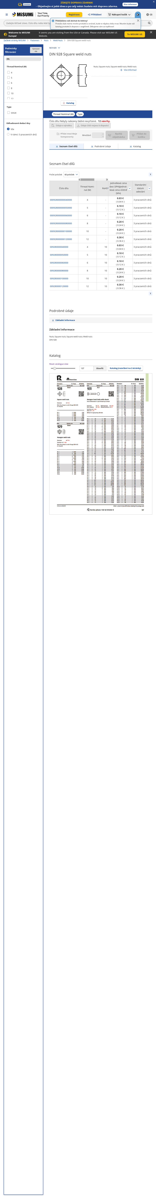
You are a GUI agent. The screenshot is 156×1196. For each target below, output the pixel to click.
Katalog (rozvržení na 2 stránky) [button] (125, 368)
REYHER (53, 47)
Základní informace (65, 320)
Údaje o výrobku (64, 125)
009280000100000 (59, 278)
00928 (13, 113)
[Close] (138, 20)
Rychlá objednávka (118, 135)
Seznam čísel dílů (68, 146)
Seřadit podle (129, 188)
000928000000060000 (61, 215)
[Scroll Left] (79, 179)
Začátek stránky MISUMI (15, 40)
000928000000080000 (61, 223)
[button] (130, 4)
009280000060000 (59, 262)
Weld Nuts (58, 40)
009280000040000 (59, 246)
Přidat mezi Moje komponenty (68, 135)
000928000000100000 (61, 231)
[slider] (54, 368)
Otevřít (99, 368)
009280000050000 (59, 254)
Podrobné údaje (103, 146)
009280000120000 (59, 286)
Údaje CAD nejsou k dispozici (95, 125)
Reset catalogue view (58, 364)
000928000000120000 (61, 239)
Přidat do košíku (141, 135)
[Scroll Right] (107, 179)
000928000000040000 (61, 199)
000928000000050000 (61, 207)
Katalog (70, 103)
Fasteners (34, 40)
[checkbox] (23, 72)
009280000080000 (59, 270)
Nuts (46, 40)
